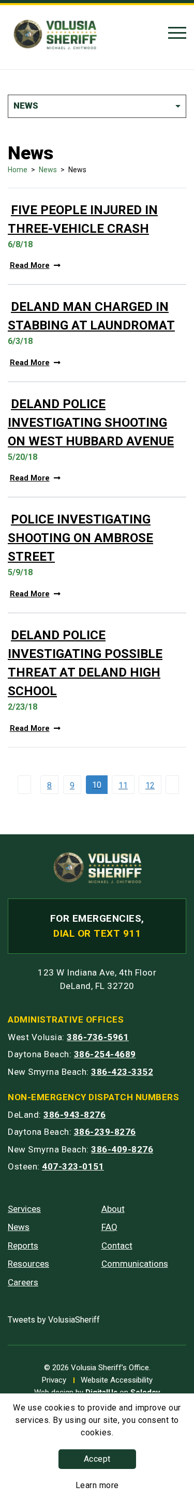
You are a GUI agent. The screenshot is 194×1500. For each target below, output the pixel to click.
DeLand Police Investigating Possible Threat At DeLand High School (85, 663)
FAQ (109, 1227)
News (48, 170)
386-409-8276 (122, 1149)
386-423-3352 (122, 1072)
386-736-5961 (98, 1037)
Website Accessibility (117, 1380)
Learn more (97, 1485)
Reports (23, 1245)
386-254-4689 (105, 1054)
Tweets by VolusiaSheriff (54, 1320)
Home (17, 170)
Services (24, 1209)
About (113, 1209)
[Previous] (27, 784)
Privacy (54, 1380)
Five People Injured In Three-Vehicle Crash (83, 219)
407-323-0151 (73, 1166)
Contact (116, 1245)
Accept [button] (97, 1459)
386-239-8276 (105, 1132)
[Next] (174, 784)
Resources (28, 1263)
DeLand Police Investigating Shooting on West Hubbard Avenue (91, 422)
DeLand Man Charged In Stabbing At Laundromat (91, 316)
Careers (23, 1282)
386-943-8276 (74, 1114)
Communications (134, 1263)
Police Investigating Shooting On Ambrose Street (80, 538)
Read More (30, 265)
